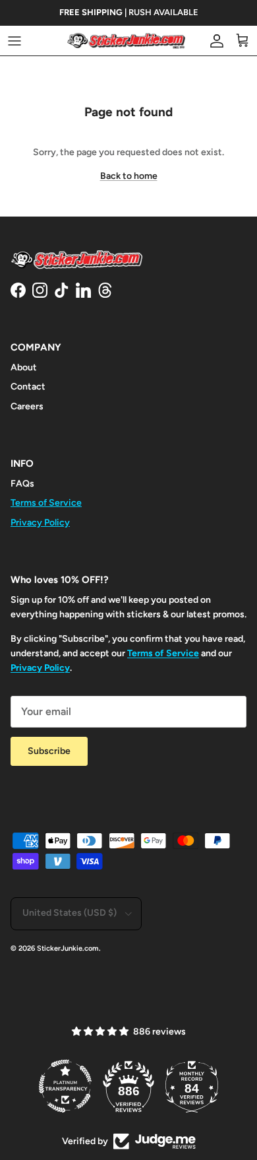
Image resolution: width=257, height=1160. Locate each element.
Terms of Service (46, 502)
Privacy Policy (40, 522)
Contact (28, 386)
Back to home (128, 176)
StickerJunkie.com (68, 948)
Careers (27, 406)
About (24, 367)
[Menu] (14, 40)
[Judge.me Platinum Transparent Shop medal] (65, 1086)
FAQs (22, 483)
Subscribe (49, 751)
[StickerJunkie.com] (126, 40)
